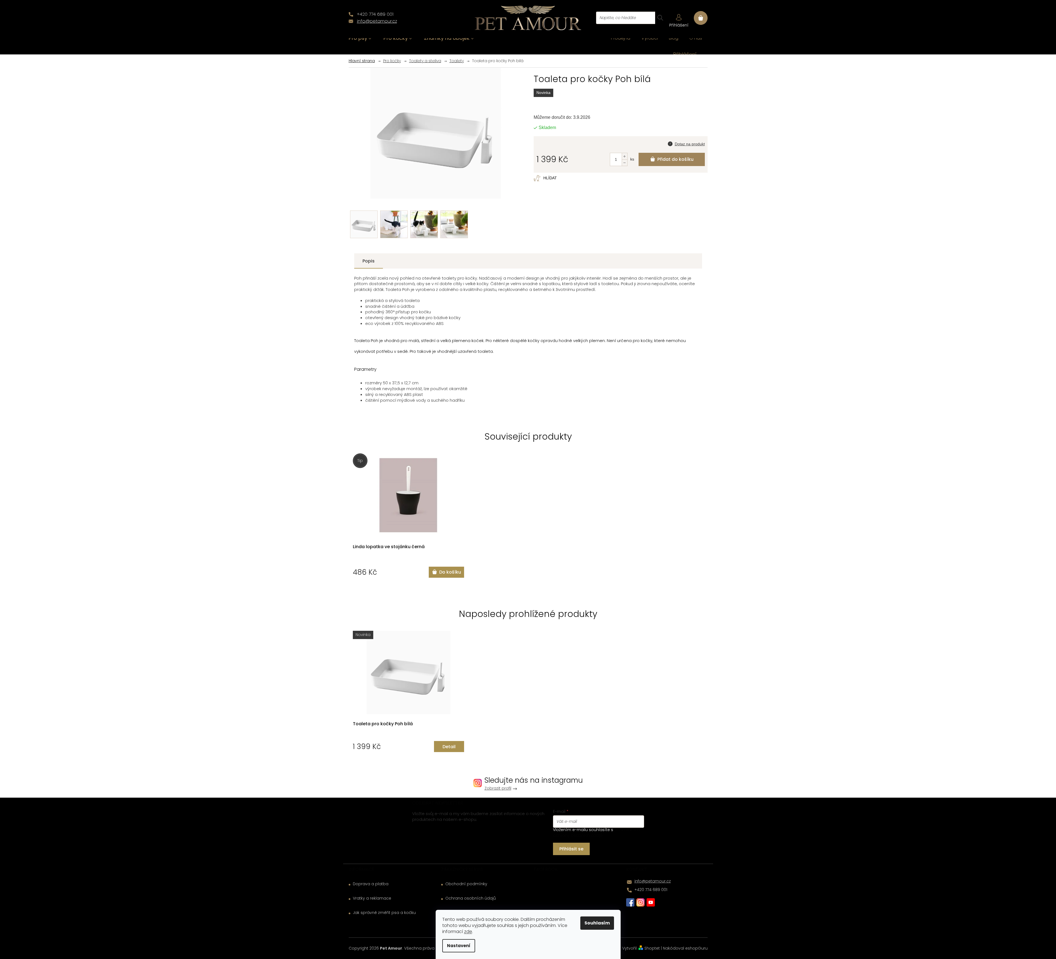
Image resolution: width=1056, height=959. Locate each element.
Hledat (660, 18)
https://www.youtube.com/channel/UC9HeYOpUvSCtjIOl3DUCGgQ (651, 902)
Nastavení (458, 946)
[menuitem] (360, 38)
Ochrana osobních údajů (470, 898)
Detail (449, 746)
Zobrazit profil (498, 788)
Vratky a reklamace (372, 898)
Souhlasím (597, 923)
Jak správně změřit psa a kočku (384, 912)
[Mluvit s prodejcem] (686, 143)
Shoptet (652, 948)
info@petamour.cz (652, 881)
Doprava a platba (370, 884)
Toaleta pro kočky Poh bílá (383, 724)
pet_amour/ (640, 902)
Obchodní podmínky (466, 884)
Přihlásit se (571, 849)
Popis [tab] (368, 261)
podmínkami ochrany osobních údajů (596, 832)
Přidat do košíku (675, 159)
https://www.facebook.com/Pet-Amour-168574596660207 (630, 902)
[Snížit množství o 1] (624, 162)
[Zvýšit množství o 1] (624, 156)
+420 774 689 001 (650, 889)
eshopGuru (696, 948)
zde (468, 931)
